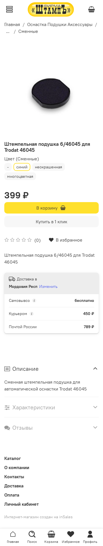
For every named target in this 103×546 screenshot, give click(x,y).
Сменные (28, 31)
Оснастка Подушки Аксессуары (59, 24)
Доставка (13, 486)
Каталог (12, 458)
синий (21, 167)
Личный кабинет (21, 504)
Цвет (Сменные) (21, 159)
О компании (16, 467)
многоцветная (20, 176)
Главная (12, 24)
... (7, 31)
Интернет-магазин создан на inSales (38, 516)
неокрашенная (48, 167)
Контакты (14, 476)
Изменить (48, 286)
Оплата (11, 495)
